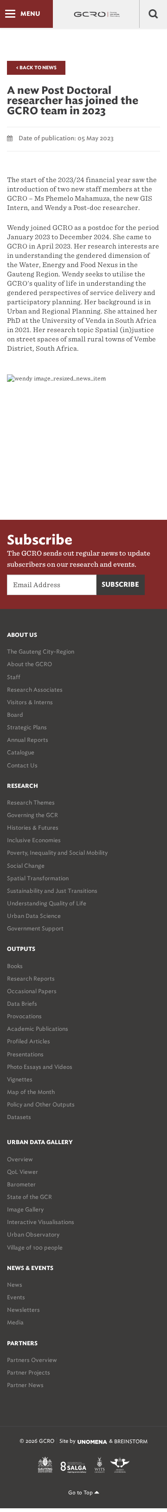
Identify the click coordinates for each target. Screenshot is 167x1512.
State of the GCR (29, 1196)
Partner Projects (28, 1372)
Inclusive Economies (34, 840)
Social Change (26, 865)
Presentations (25, 1054)
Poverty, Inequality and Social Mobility (57, 852)
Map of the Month (31, 1091)
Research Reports (31, 978)
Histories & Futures (32, 827)
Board (15, 714)
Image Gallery (25, 1209)
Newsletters (23, 1309)
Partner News (25, 1384)
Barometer (21, 1184)
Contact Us (22, 765)
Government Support (35, 928)
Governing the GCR (32, 815)
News (14, 1284)
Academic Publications (37, 1028)
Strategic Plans (27, 727)
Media (15, 1322)
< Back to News (36, 67)
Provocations (24, 1016)
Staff (13, 677)
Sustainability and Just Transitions (52, 890)
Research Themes (31, 802)
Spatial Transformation (38, 878)
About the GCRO (29, 664)
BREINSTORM (131, 1441)
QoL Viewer (22, 1171)
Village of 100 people (35, 1247)
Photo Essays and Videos (39, 1066)
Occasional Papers (32, 991)
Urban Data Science (34, 915)
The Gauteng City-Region (40, 651)
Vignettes (19, 1079)
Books (15, 965)
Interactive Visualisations (40, 1221)
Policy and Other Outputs (41, 1104)
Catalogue (20, 752)
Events (16, 1297)
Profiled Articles (28, 1041)
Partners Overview (32, 1359)
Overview (20, 1159)
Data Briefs (22, 1003)
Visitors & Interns (30, 702)
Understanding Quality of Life (46, 903)
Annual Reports (27, 739)
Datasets (19, 1116)
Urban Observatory (33, 1234)
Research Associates (35, 689)
